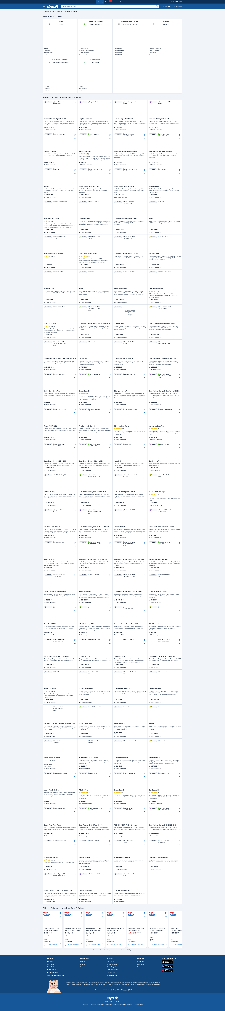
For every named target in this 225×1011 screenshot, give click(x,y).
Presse (82, 967)
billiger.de (46, 11)
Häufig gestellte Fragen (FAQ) (56, 975)
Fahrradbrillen (118, 54)
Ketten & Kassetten (154, 50)
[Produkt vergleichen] (74, 105)
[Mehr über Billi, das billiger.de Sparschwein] (55, 986)
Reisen (125, 1)
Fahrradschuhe (118, 52)
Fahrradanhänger (84, 52)
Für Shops (110, 961)
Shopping (100, 1)
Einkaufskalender (52, 972)
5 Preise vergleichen (52, 944)
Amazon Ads (111, 972)
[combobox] (110, 6)
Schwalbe (46, 86)
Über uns (82, 961)
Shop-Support (111, 967)
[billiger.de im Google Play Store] (169, 966)
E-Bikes (46, 48)
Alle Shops (50, 964)
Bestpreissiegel (51, 970)
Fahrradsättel (152, 52)
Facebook (140, 964)
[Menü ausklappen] (62, 11)
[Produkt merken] (74, 102)
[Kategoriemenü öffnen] (44, 6)
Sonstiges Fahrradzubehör (86, 50)
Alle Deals (50, 961)
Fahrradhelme (118, 48)
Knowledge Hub (112, 975)
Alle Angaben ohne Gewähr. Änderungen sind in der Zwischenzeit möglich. (140, 982)
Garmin (81, 86)
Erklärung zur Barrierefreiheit (135, 1004)
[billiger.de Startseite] (53, 6)
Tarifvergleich (117, 1)
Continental (47, 88)
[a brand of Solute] (176, 1)
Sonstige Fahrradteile (155, 48)
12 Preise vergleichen (158, 944)
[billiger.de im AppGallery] (169, 970)
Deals (108, 1)
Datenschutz (85, 1004)
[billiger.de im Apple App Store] (169, 962)
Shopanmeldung (112, 964)
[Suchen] (157, 6)
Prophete (46, 90)
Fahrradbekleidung (119, 50)
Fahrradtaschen (83, 48)
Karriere (82, 964)
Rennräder (47, 50)
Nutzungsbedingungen (119, 1004)
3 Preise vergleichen (73, 944)
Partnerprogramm (112, 970)
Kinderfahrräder (48, 52)
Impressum (109, 1004)
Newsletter (140, 967)
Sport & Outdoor (55, 11)
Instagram (140, 961)
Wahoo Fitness (83, 88)
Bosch (80, 90)
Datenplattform (51, 967)
